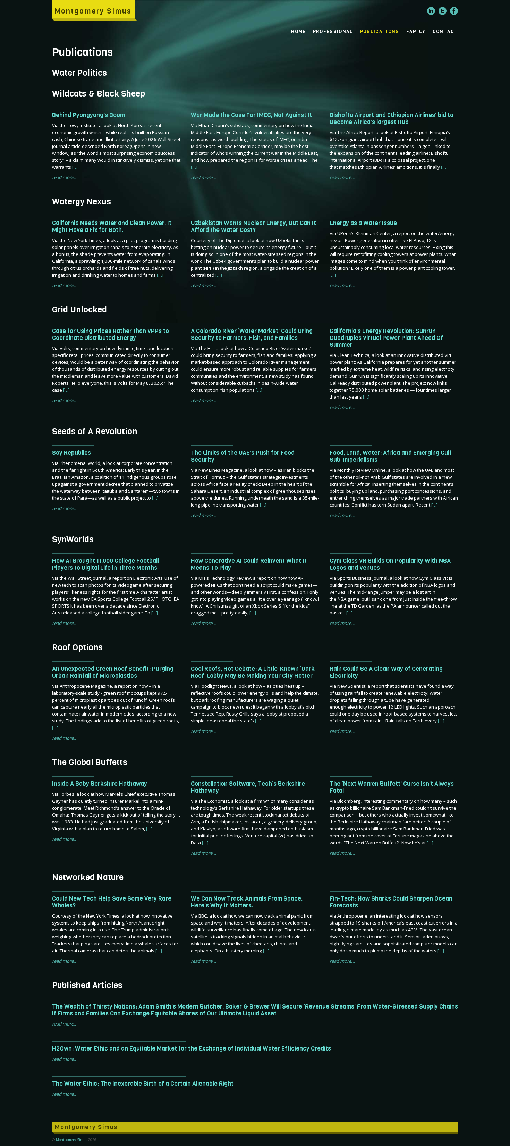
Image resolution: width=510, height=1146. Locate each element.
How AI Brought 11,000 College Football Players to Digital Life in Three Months (105, 564)
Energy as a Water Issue (363, 223)
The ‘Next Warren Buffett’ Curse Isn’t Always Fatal (392, 787)
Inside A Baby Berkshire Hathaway (99, 783)
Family (416, 31)
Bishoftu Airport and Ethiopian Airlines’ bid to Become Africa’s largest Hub (391, 118)
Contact (445, 31)
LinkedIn (431, 11)
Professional (333, 31)
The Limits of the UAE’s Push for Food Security (243, 456)
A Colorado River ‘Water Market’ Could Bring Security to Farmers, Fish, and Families (252, 334)
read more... (65, 177)
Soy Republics (71, 453)
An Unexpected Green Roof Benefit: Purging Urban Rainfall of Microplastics (112, 672)
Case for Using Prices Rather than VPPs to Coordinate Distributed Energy (110, 334)
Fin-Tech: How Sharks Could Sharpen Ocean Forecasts (391, 902)
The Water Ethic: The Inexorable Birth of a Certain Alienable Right (142, 1083)
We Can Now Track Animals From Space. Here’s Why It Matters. (247, 902)
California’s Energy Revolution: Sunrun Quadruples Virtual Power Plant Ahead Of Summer (386, 338)
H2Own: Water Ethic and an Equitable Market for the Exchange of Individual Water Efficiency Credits (191, 1048)
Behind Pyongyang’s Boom (88, 115)
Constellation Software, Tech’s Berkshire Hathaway (248, 787)
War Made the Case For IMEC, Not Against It (251, 115)
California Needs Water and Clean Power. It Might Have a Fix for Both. (111, 226)
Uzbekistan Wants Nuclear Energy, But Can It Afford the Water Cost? (253, 226)
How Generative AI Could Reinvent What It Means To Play (249, 564)
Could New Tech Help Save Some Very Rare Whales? (111, 902)
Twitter (443, 11)
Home (298, 31)
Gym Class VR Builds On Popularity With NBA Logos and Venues (390, 564)
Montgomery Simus (92, 11)
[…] (75, 167)
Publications (379, 31)
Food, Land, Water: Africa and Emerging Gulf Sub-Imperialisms (391, 456)
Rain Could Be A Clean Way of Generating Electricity (386, 672)
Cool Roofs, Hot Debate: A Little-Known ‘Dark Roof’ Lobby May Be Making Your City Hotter (253, 672)
